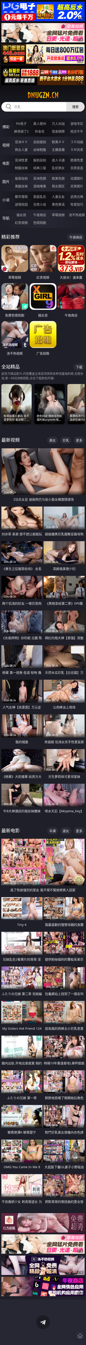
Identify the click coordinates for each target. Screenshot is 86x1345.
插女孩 (21, 215)
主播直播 (58, 149)
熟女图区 (58, 186)
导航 (6, 218)
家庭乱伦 (39, 196)
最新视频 (10, 440)
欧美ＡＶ (58, 142)
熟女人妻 (21, 149)
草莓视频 (58, 215)
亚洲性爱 (21, 160)
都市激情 (21, 196)
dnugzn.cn (43, 95)
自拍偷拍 (39, 142)
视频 (6, 145)
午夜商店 (39, 215)
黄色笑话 (58, 204)
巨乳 (66, 440)
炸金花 (39, 131)
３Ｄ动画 (76, 142)
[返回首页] (80, 1335)
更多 (79, 440)
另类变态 (76, 168)
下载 (79, 367)
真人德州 (39, 123)
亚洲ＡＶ (21, 142)
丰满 (52, 831)
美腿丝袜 (21, 186)
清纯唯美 (39, 186)
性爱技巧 (76, 204)
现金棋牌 (58, 131)
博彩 (6, 126)
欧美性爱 (76, 160)
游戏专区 (76, 123)
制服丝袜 (21, 168)
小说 (6, 199)
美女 (52, 440)
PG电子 (21, 123)
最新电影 (10, 831)
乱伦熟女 (58, 168)
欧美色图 (58, 178)
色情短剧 (39, 222)
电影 (6, 163)
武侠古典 (76, 196)
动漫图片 (76, 178)
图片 (6, 181)
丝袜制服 (39, 149)
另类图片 (76, 186)
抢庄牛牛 (76, 131)
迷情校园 (21, 204)
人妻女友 (58, 196)
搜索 (75, 106)
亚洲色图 (39, 178)
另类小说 (39, 204)
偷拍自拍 (39, 160)
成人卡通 (58, 160)
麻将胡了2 (21, 131)
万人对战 (58, 123)
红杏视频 (21, 222)
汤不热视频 (77, 215)
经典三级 (39, 168)
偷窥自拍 (21, 178)
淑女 (66, 831)
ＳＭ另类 (76, 149)
